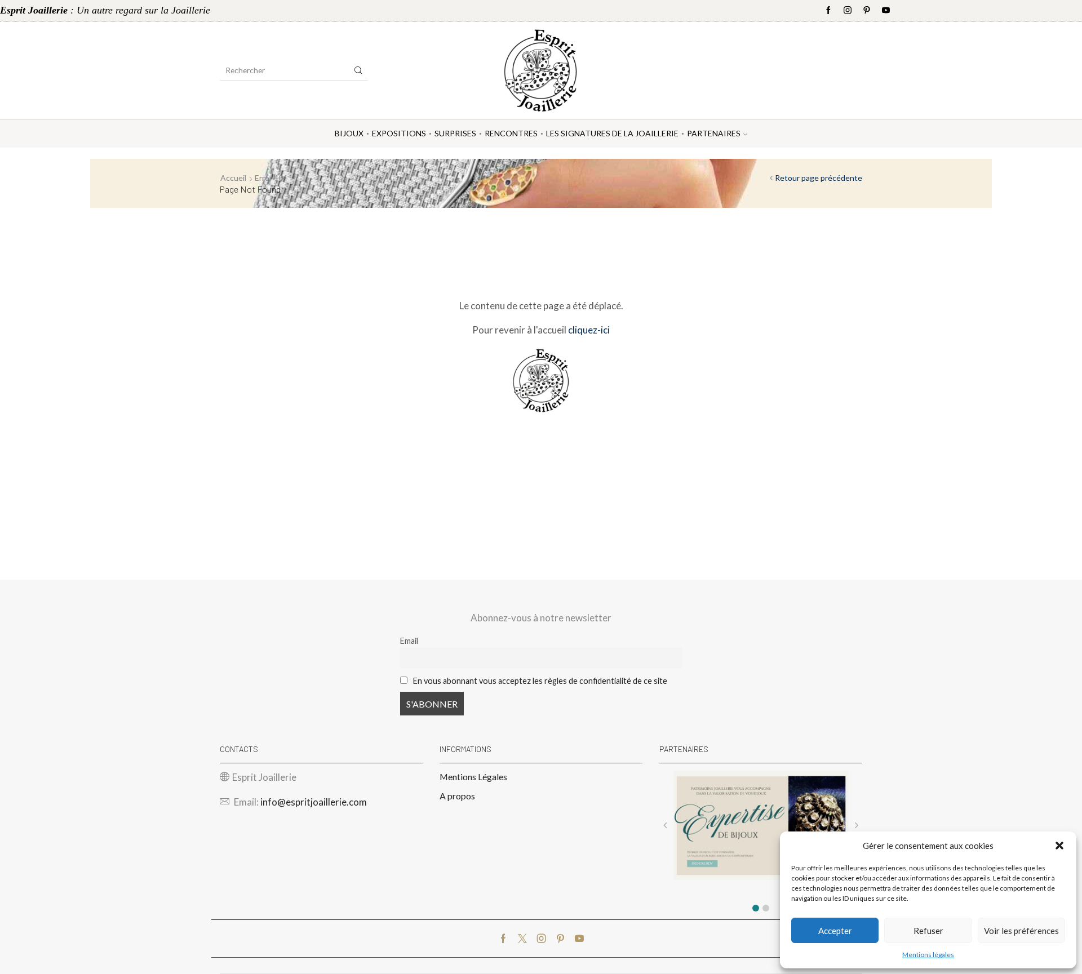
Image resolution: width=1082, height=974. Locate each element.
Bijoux (349, 133)
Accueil (233, 178)
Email (409, 641)
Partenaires (713, 133)
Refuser (928, 931)
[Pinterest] (867, 10)
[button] (1059, 845)
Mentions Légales (473, 776)
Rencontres (511, 133)
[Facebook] (828, 10)
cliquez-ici (589, 330)
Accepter (835, 931)
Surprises (455, 133)
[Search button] (358, 70)
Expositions (399, 133)
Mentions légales (928, 954)
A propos (457, 795)
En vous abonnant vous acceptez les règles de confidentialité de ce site (540, 681)
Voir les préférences (1021, 931)
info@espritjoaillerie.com (313, 802)
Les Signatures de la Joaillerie (612, 133)
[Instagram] (848, 10)
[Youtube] (886, 10)
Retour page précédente (818, 178)
